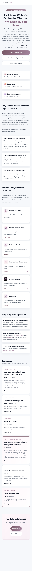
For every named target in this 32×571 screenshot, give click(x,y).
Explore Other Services (16, 63)
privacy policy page (8, 350)
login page (10, 337)
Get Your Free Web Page (16, 52)
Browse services (16, 528)
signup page (19, 335)
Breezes (7, 2)
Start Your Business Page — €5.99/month (16, 58)
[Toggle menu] (28, 2)
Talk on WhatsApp (16, 534)
